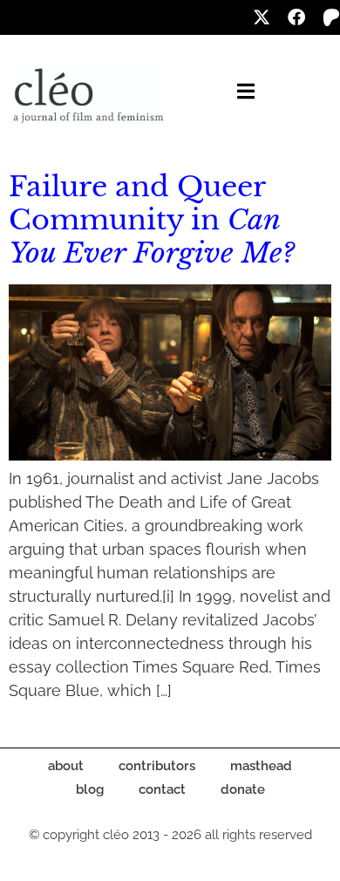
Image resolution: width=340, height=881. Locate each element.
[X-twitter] (261, 17)
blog (90, 789)
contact (162, 789)
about (66, 766)
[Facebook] (296, 17)
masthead (261, 766)
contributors (157, 766)
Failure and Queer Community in (152, 220)
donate (243, 789)
